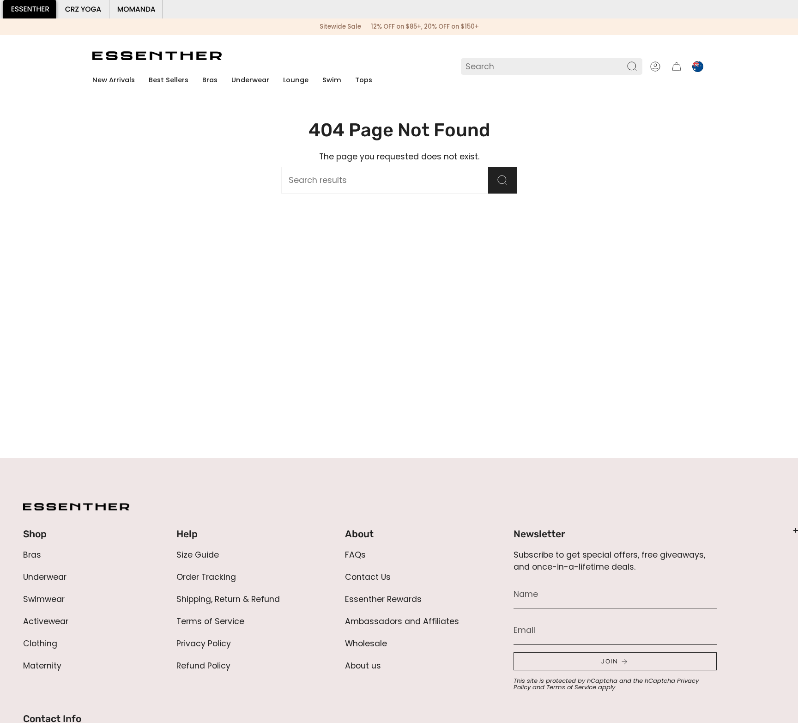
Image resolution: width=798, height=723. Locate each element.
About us (363, 665)
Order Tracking (206, 577)
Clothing (40, 643)
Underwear (44, 577)
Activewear (45, 621)
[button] (209, 80)
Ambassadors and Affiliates (402, 621)
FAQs (355, 554)
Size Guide (197, 554)
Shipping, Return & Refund (228, 599)
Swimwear (44, 599)
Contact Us (368, 577)
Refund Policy (203, 665)
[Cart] (676, 66)
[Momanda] (136, 9)
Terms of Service (210, 621)
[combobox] (545, 66)
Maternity (42, 665)
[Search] (633, 66)
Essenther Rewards (383, 599)
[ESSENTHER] (29, 9)
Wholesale (366, 643)
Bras (32, 554)
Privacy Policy (203, 643)
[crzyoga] (82, 9)
